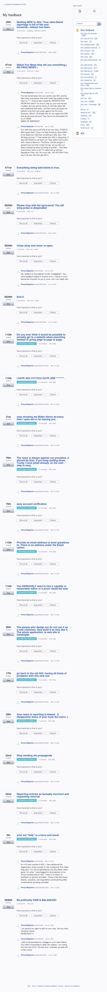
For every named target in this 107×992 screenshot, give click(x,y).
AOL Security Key (87, 77)
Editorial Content (40, 31)
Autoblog (30, 31)
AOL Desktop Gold (88, 44)
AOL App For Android (89, 33)
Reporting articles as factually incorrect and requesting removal (43, 795)
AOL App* (84, 41)
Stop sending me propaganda (34, 755)
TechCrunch (85, 128)
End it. (20, 297)
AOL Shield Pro (87, 80)
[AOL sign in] (94, 11)
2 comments (43, 800)
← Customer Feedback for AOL (14, 4)
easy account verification (32, 504)
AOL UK (84, 98)
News (37, 71)
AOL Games (85, 54)
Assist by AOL (86, 112)
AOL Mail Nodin (87, 68)
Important (39, 43)
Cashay (84, 118)
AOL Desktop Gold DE (89, 47)
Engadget (84, 121)
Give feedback (87, 30)
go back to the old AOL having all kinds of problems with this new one (42, 674)
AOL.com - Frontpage (89, 104)
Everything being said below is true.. (38, 167)
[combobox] (87, 23)
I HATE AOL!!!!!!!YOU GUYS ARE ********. (41, 378)
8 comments (43, 639)
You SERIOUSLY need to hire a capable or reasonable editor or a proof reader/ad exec (42, 587)
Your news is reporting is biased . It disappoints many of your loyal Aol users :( (42, 715)
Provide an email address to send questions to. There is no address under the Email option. (43, 545)
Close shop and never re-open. (35, 245)
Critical (54, 43)
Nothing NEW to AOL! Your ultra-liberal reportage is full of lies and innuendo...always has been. (40, 24)
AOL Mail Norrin (87, 71)
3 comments (21, 71)
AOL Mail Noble (87, 65)
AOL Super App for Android (91, 88)
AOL (83, 133)
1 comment (20, 249)
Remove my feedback (72, 986)
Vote (8, 29)
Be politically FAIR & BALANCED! (37, 900)
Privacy (61, 986)
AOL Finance (86, 50)
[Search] (99, 23)
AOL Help (52, 343)
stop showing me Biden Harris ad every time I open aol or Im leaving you (40, 418)
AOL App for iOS (87, 38)
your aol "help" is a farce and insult (38, 835)
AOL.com (30, 71)
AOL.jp (83, 109)
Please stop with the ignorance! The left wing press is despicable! (40, 206)
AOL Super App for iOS (89, 93)
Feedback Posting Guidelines (47, 986)
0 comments (21, 31)
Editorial (38, 171)
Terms (34, 986)
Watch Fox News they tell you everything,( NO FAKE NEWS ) (42, 66)
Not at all (25, 43)
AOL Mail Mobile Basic (89, 60)
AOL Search (85, 74)
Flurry (83, 125)
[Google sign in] (80, 11)
